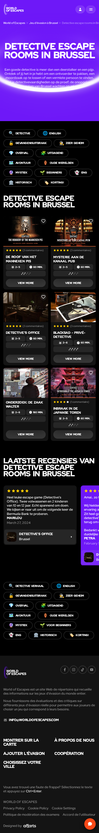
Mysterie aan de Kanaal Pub (68, 259)
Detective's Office (23, 333)
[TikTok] (82, 670)
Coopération (68, 754)
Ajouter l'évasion (23, 754)
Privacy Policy (14, 808)
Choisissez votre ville (22, 764)
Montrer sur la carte (21, 742)
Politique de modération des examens (31, 814)
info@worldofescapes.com (34, 720)
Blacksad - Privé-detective (69, 335)
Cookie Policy (38, 808)
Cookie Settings (64, 808)
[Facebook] (64, 670)
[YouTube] (92, 670)
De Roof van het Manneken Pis (21, 259)
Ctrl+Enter (33, 791)
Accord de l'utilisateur (79, 814)
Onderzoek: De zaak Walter (24, 404)
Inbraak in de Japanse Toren (67, 410)
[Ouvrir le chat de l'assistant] (90, 824)
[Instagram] (74, 670)
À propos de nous (74, 740)
